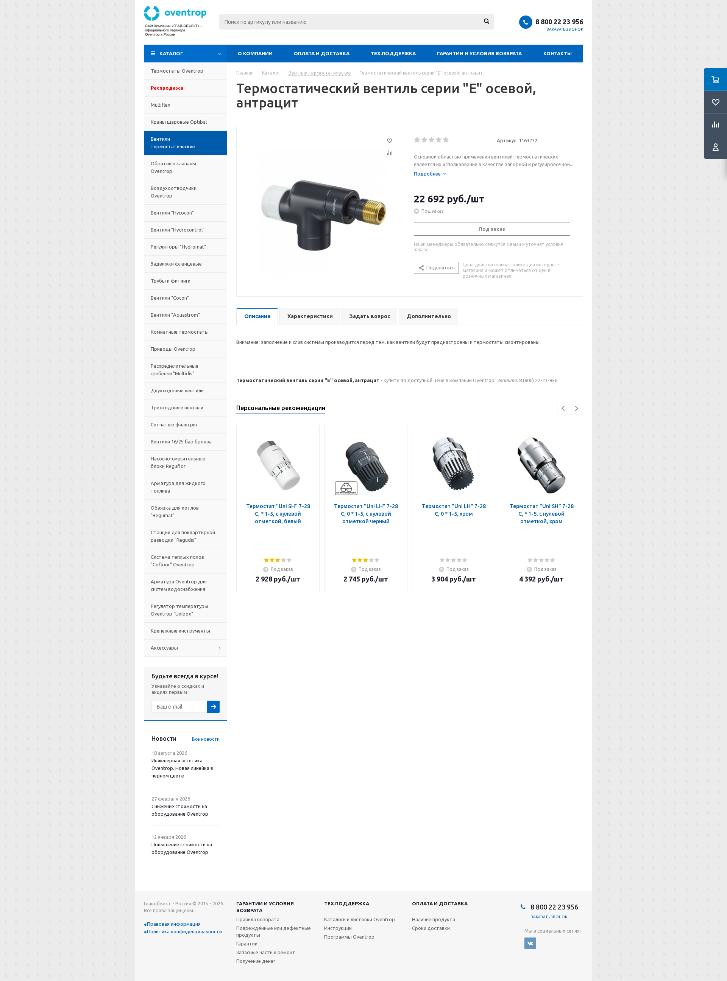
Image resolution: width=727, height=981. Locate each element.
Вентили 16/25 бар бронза (181, 441)
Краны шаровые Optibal (179, 121)
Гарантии (246, 943)
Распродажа (167, 87)
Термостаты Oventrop (177, 70)
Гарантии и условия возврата (479, 53)
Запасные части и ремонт (265, 952)
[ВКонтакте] (530, 943)
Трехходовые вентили (177, 407)
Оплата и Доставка (321, 53)
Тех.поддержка (393, 53)
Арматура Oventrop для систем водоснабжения (179, 585)
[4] (439, 140)
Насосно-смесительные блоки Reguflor (178, 462)
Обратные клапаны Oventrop (173, 167)
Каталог (171, 53)
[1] (417, 140)
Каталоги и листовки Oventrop (359, 919)
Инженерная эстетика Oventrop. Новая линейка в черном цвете (182, 768)
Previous (563, 408)
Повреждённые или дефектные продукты (273, 931)
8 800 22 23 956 (559, 21)
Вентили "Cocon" (170, 297)
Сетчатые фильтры (174, 424)
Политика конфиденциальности (184, 931)
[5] (446, 140)
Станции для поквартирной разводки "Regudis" (183, 536)
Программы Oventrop (349, 936)
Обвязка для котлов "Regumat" (175, 511)
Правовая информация (174, 924)
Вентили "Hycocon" (172, 212)
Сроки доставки (431, 928)
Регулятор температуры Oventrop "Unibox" (179, 609)
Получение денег (255, 961)
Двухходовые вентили (177, 390)
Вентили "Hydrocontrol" (177, 229)
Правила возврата (257, 919)
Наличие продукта (433, 919)
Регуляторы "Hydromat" (178, 246)
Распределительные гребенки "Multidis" (174, 369)
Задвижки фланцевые (176, 263)
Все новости (206, 739)
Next (576, 408)
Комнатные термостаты (180, 331)
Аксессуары (164, 647)
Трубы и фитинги (170, 280)
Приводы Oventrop (173, 348)
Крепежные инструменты (180, 630)
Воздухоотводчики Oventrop (174, 191)
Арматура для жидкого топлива (178, 486)
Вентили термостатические (173, 142)
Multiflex (160, 104)
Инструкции (338, 928)
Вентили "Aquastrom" (175, 314)
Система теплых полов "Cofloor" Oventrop (177, 560)
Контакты (557, 53)
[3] (431, 140)
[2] (424, 140)
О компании (255, 53)
